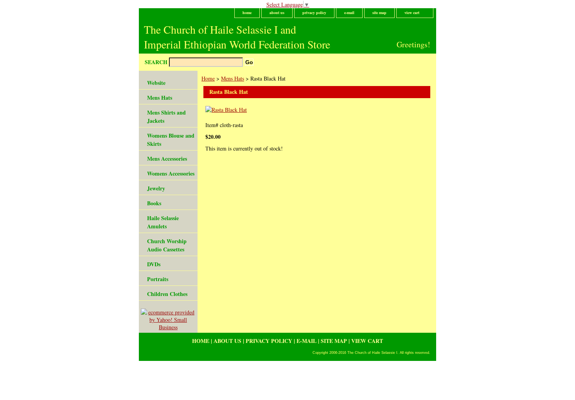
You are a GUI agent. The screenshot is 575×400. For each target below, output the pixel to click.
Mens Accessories (167, 158)
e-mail (349, 12)
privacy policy (314, 12)
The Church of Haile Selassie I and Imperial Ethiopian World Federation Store (237, 37)
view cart (411, 12)
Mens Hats (232, 78)
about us (277, 12)
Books (154, 203)
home (247, 12)
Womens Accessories (170, 173)
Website (156, 83)
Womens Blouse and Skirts (170, 139)
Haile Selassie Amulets (163, 222)
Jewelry (156, 188)
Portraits (157, 279)
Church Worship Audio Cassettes (167, 245)
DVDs (153, 264)
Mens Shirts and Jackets (166, 116)
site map (379, 12)
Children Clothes (167, 294)
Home (208, 78)
